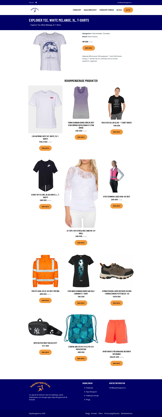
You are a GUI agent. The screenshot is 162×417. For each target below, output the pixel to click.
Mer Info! (88, 48)
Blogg (119, 10)
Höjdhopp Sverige (107, 10)
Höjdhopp (77, 10)
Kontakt (94, 413)
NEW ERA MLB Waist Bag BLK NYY (45, 343)
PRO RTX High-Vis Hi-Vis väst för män (45, 291)
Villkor (100, 413)
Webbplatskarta (126, 413)
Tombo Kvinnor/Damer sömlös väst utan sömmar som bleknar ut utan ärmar (81, 125)
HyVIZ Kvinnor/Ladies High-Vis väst (116, 196)
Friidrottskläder (96, 33)
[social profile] (36, 2)
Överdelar (106, 33)
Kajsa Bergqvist (90, 10)
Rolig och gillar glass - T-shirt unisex (117, 122)
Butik (128, 10)
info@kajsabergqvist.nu (124, 2)
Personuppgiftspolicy (111, 413)
